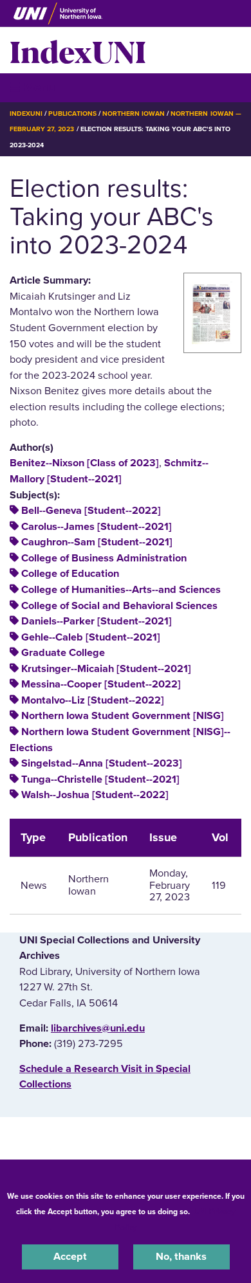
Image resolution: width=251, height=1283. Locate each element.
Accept (70, 1256)
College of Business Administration (104, 558)
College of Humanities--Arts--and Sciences (121, 589)
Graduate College (63, 652)
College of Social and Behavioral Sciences (119, 605)
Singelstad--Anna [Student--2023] (101, 763)
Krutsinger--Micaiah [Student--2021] (106, 668)
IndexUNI (78, 50)
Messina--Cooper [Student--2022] (101, 684)
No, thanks (181, 1256)
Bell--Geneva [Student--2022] (91, 510)
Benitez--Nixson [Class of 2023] (84, 463)
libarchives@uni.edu (98, 1028)
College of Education (70, 573)
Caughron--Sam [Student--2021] (96, 542)
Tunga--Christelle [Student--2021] (100, 779)
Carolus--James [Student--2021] (96, 526)
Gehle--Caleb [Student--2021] (90, 637)
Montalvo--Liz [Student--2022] (92, 700)
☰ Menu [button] (32, 87)
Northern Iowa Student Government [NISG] (122, 715)
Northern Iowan (133, 113)
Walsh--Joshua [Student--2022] (95, 794)
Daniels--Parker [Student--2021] (96, 621)
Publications (72, 113)
